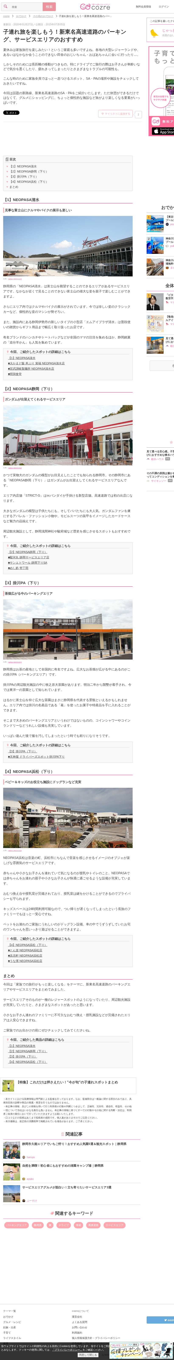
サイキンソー (158, 480)
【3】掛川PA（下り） (22, 176)
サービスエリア (114, 1225)
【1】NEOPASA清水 (21, 166)
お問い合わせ (79, 1327)
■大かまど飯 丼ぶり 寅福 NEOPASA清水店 (36, 363)
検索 (49, 7)
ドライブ (64, 1225)
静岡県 (38, 1225)
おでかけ (8, 1316)
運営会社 (77, 1316)
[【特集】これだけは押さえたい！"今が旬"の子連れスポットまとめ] (60, 1090)
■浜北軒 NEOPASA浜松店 (25, 955)
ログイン (164, 6)
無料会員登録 (143, 6)
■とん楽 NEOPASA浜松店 (25, 950)
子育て (7, 1332)
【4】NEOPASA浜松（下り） (27, 181)
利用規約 (77, 1332)
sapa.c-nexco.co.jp (15, 279)
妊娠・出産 (9, 1327)
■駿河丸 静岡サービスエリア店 (28, 557)
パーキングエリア (16, 1225)
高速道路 (93, 1225)
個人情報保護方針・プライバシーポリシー (96, 1338)
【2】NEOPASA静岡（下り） (27, 171)
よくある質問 (79, 1322)
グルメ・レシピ (12, 1322)
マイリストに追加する (117, 113)
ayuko (30, 1178)
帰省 (78, 1225)
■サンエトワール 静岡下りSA (27, 562)
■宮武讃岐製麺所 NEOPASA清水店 (31, 368)
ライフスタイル (12, 1338)
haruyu (31, 1157)
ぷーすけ (32, 1200)
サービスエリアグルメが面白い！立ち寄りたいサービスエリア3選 (66, 1187)
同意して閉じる (88, 1354)
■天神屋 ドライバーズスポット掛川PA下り (36, 756)
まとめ (12, 186)
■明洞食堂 (15, 374)
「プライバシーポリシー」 (67, 1349)
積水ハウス (157, 459)
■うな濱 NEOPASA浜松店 (25, 961)
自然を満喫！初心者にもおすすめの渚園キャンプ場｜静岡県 (63, 1165)
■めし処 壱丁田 (18, 568)
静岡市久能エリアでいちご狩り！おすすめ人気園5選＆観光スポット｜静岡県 (74, 1144)
